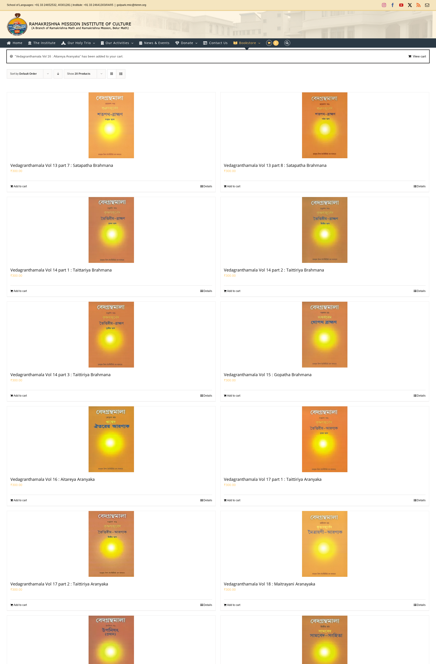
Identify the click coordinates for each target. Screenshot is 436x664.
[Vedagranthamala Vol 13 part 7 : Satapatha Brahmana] (111, 125)
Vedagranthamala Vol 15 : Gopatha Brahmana (268, 374)
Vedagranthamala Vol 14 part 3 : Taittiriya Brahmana (60, 374)
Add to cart (20, 186)
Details (207, 186)
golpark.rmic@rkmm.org (131, 5)
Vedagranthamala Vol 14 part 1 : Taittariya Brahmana (61, 270)
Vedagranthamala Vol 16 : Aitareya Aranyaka (52, 479)
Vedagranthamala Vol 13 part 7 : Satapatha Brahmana (61, 165)
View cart (419, 56)
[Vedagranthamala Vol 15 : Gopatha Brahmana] (324, 335)
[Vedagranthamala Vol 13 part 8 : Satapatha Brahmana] (324, 125)
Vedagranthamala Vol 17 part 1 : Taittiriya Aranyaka (273, 479)
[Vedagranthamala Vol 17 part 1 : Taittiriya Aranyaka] (324, 439)
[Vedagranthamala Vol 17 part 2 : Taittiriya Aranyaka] (111, 544)
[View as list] (120, 73)
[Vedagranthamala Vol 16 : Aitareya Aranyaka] (111, 439)
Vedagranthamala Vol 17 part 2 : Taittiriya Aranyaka (59, 584)
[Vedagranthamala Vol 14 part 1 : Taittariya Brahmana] (111, 230)
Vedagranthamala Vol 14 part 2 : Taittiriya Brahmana (274, 270)
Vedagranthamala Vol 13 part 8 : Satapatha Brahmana (275, 165)
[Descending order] (58, 74)
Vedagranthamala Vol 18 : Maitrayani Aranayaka (269, 584)
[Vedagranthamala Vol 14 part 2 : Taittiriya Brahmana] (324, 230)
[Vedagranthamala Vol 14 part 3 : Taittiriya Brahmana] (111, 335)
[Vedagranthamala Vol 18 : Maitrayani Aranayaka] (324, 544)
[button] (287, 42)
